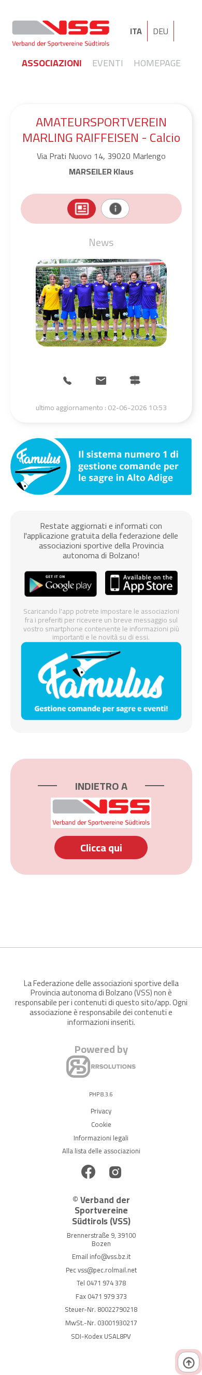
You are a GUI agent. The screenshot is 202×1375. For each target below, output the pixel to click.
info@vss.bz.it (110, 1256)
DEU (160, 31)
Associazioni (52, 62)
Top (188, 1362)
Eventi (107, 62)
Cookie (101, 1124)
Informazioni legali (101, 1138)
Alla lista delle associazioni (101, 1151)
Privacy (101, 1111)
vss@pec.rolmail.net (107, 1270)
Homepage (157, 62)
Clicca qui (101, 847)
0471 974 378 (106, 1283)
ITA (136, 31)
